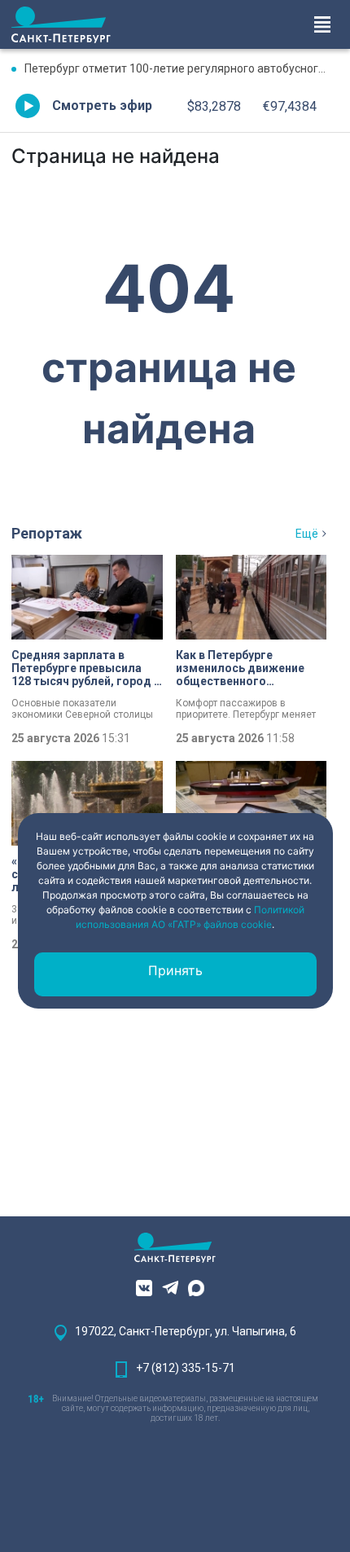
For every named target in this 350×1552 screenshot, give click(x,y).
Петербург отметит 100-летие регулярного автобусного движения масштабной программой (181, 68)
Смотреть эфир (102, 105)
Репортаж (46, 533)
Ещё (306, 533)
